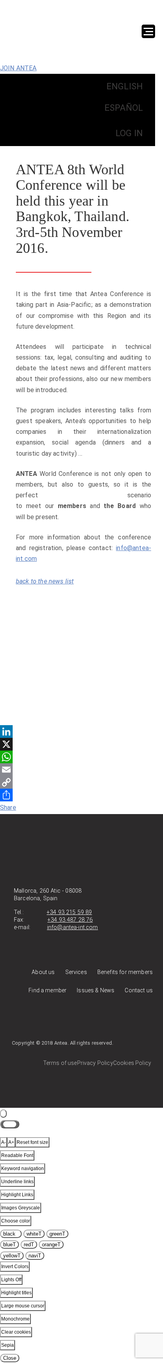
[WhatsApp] (81, 757)
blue (9, 1244)
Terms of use (60, 1063)
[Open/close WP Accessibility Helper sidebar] (3, 1113)
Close (9, 1358)
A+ (11, 1142)
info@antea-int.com (72, 927)
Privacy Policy (95, 1063)
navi (34, 1256)
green (57, 1234)
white (34, 1234)
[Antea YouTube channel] (96, 1019)
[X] (81, 744)
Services (76, 972)
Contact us (139, 990)
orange (51, 1244)
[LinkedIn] (81, 731)
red (29, 1244)
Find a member (47, 990)
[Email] (81, 769)
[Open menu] (148, 31)
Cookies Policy (132, 1063)
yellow (12, 1256)
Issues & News (95, 990)
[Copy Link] (81, 782)
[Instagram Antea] (134, 1019)
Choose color (15, 1221)
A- (3, 1142)
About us (43, 972)
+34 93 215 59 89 (69, 912)
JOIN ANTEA (18, 68)
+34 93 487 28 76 (70, 919)
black (11, 1234)
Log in (129, 133)
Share (8, 807)
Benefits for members (125, 972)
